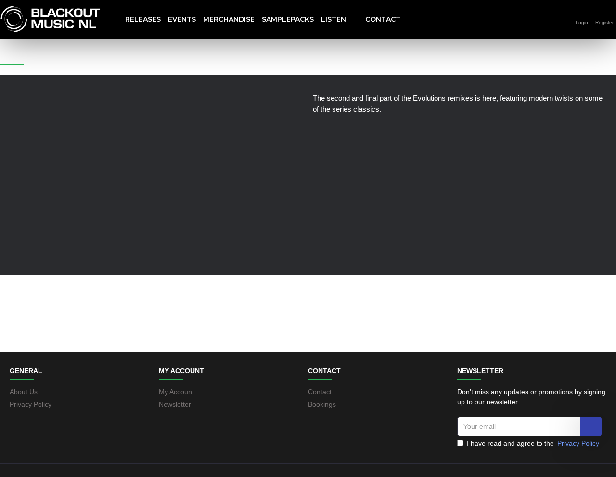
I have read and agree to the (533, 443)
